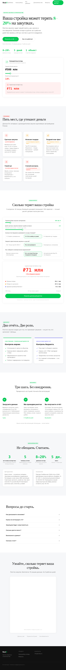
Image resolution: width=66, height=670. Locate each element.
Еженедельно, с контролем (51, 245)
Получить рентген (56, 2)
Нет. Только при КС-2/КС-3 (13, 245)
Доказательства (38, 2)
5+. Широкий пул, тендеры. (50, 236)
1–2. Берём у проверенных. (13, 236)
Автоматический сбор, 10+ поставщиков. (50, 254)
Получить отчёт (9, 39)
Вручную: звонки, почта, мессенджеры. (12, 254)
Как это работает (27, 39)
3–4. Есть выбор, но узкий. (32, 236)
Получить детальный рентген (33, 296)
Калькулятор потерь (24, 654)
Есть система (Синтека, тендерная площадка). (31, 254)
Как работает (27, 2)
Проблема (10, 2)
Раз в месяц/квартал (30, 245)
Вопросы (47, 2)
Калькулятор (19, 2)
